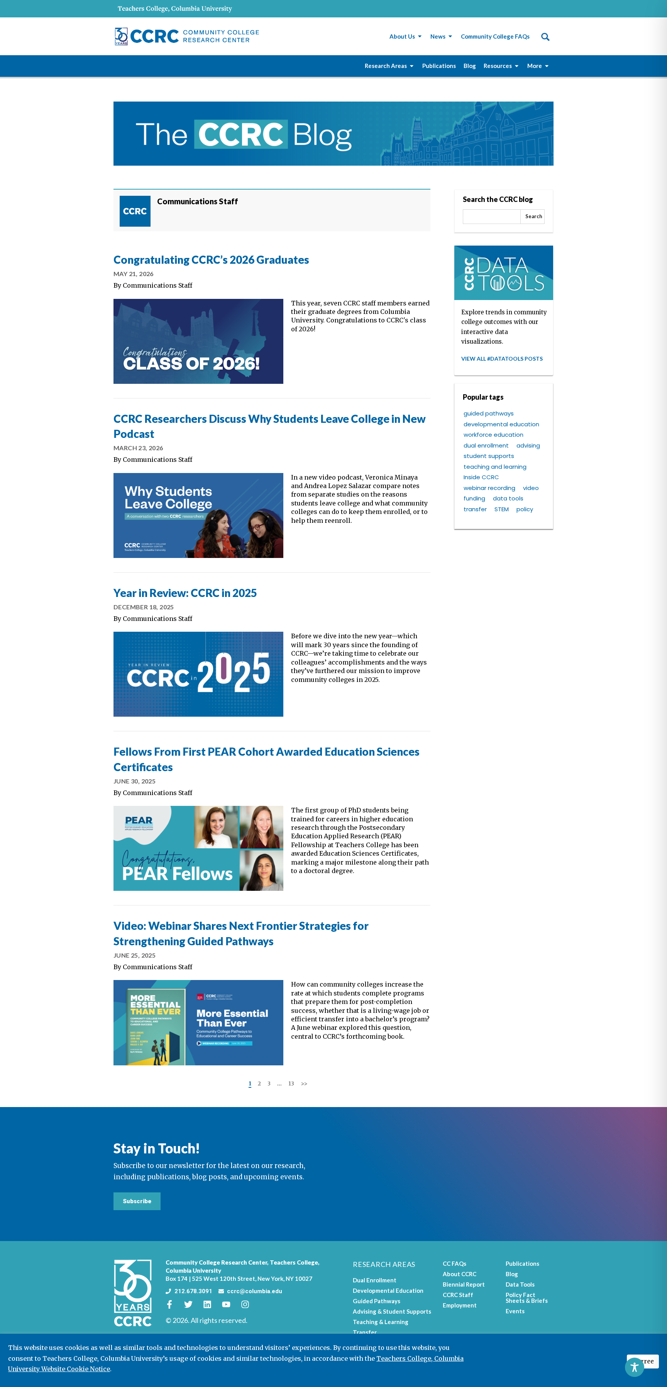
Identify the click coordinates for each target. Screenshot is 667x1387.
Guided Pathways (376, 1300)
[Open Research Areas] (412, 65)
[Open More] (547, 65)
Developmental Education (388, 1290)
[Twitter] (192, 1304)
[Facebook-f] (173, 1304)
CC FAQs (454, 1263)
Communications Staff (157, 285)
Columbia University (193, 1270)
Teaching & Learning (380, 1321)
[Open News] (450, 36)
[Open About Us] (420, 36)
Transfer (365, 1332)
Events (515, 1310)
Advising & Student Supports (392, 1311)
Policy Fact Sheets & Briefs (527, 1297)
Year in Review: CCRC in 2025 (185, 592)
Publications (522, 1263)
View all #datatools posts (502, 358)
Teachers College (294, 1262)
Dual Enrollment (374, 1280)
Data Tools (520, 1284)
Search (533, 216)
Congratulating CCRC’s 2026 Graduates (211, 259)
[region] (333, 1360)
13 (291, 1083)
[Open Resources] (517, 65)
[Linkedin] (211, 1304)
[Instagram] (249, 1304)
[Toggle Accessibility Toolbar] (634, 1367)
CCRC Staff (458, 1294)
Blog (512, 1273)
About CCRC (459, 1273)
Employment (460, 1305)
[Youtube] (230, 1304)
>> (304, 1083)
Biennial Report (464, 1284)
